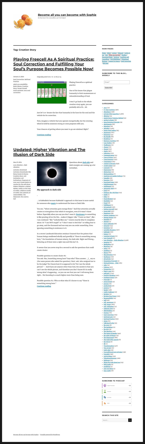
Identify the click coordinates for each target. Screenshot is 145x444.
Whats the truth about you (112, 362)
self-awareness (108, 302)
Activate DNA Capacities (111, 114)
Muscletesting (108, 255)
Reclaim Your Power (110, 296)
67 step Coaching (109, 110)
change (106, 147)
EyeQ (105, 190)
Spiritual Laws (108, 317)
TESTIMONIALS (115, 59)
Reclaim (106, 294)
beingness (107, 135)
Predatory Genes (109, 277)
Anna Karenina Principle (111, 122)
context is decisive (110, 164)
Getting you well (109, 209)
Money (106, 253)
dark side (86, 162)
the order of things (110, 335)
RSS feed (105, 63)
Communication (109, 155)
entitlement (107, 186)
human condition (109, 215)
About (109, 53)
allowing (106, 116)
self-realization (109, 306)
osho (105, 265)
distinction (107, 172)
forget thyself (22, 88)
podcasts (106, 273)
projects (106, 288)
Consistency (108, 161)
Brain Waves (17, 86)
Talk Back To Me (109, 323)
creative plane (108, 166)
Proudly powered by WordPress (50, 435)
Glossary (120, 53)
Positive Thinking (109, 275)
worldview (107, 366)
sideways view (108, 308)
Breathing (107, 139)
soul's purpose (18, 90)
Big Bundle (107, 137)
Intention (107, 228)
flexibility (107, 201)
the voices (107, 342)
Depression (107, 170)
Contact (114, 53)
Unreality (107, 354)
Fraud (105, 203)
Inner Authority (109, 224)
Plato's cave (107, 271)
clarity (106, 151)
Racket (106, 290)
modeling (107, 250)
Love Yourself (108, 238)
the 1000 (106, 325)
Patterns (106, 267)
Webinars (107, 360)
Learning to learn (109, 236)
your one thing (108, 369)
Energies (106, 180)
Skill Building (108, 311)
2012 (105, 108)
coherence (107, 153)
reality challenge (109, 292)
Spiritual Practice (109, 319)
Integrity (106, 226)
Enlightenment (108, 184)
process (106, 284)
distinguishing (108, 174)
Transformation (109, 346)
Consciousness (108, 159)
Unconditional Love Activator (113, 352)
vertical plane (108, 356)
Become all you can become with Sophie (67, 14)
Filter (105, 197)
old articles (107, 259)
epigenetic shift (109, 188)
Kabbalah (107, 232)
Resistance (80, 214)
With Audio (107, 364)
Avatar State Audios (110, 130)
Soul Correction (18, 79)
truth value (107, 350)
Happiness (107, 213)
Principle (107, 279)
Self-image (107, 304)
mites (105, 248)
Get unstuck (107, 207)
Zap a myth (107, 371)
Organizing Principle (110, 261)
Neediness (107, 257)
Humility (106, 219)
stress (106, 321)
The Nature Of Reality (110, 333)
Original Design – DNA (111, 263)
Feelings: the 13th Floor (111, 192)
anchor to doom (109, 120)
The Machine (108, 331)
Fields (106, 195)
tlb (104, 344)
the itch (106, 329)
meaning (106, 242)
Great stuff (107, 211)
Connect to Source (114, 61)
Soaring (106, 313)
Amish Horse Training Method (113, 118)
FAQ (106, 55)
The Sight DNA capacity (111, 340)
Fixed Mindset (108, 199)
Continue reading (44, 135)
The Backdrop (108, 327)
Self (105, 300)
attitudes (106, 128)
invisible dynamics (110, 230)
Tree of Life (107, 348)
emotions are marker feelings (113, 176)
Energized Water (107, 57)
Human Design (108, 217)
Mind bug (107, 246)
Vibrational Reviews (110, 358)
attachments (108, 124)
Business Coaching (110, 141)
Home (104, 53)
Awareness (107, 132)
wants (53, 203)
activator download (20, 170)
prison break (108, 282)
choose (106, 149)
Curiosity (107, 168)
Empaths (106, 178)
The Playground (109, 337)
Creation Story (18, 176)
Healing (124, 55)
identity (106, 221)
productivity (107, 286)
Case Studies (108, 143)
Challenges (107, 145)
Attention (107, 126)
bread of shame (22, 174)
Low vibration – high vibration (113, 240)
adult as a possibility (20, 84)
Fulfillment (107, 205)
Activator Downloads (20, 172)
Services (116, 57)
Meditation (107, 244)
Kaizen (106, 234)
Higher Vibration (19, 186)
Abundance (107, 112)
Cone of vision (108, 157)
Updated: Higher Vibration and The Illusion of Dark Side (49, 152)
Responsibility (108, 298)
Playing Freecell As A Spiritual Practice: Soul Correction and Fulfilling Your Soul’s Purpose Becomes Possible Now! (53, 64)
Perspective (107, 269)
